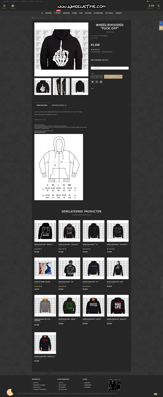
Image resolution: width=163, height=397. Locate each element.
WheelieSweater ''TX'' (91, 282)
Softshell (109, 13)
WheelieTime (38, 246)
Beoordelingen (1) (59, 105)
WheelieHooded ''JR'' (66, 282)
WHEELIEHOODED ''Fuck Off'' (40, 17)
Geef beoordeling (108, 52)
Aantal (92, 73)
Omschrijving (42, 105)
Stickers (88, 13)
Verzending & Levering (39, 385)
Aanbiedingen (87, 385)
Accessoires (98, 13)
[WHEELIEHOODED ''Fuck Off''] (61, 86)
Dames (74, 13)
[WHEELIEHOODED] (42, 86)
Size (92, 65)
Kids (81, 13)
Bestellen (113, 76)
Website (119, 13)
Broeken (66, 13)
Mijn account (62, 385)
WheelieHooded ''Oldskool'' (117, 244)
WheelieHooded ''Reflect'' (44, 244)
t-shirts (57, 12)
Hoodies (48, 13)
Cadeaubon (87, 382)
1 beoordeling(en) (96, 52)
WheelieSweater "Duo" (115, 282)
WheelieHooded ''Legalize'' (69, 244)
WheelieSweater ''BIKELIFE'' (117, 319)
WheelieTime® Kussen (42, 282)
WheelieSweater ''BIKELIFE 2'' (45, 356)
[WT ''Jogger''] (161, 287)
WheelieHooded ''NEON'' (67, 319)
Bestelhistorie (63, 389)
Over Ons (35, 382)
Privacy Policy (37, 387)
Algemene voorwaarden (39, 389)
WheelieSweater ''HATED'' (92, 319)
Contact (61, 382)
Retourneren (62, 387)
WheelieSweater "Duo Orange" (42, 320)
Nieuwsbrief (87, 387)
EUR (156, 1)
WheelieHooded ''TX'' (90, 244)
